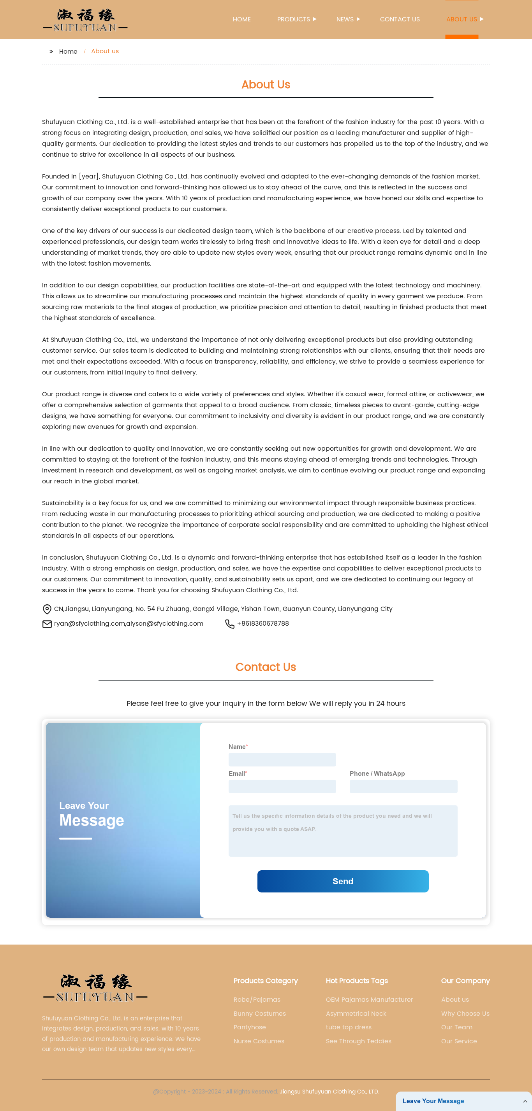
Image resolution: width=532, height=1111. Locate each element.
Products (293, 19)
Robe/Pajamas (257, 999)
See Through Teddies (358, 1041)
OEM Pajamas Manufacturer (369, 999)
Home (242, 19)
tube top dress (349, 1027)
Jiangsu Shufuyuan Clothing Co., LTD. (329, 1091)
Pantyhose (250, 1027)
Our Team (456, 1027)
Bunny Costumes (260, 1013)
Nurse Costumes (259, 1041)
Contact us (400, 19)
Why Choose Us (465, 1014)
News (345, 19)
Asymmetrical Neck (356, 1013)
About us (461, 19)
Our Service (459, 1041)
